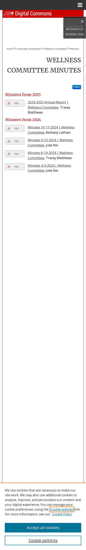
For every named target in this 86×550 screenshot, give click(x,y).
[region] (43, 516)
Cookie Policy (62, 514)
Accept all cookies (43, 527)
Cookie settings (62, 509)
